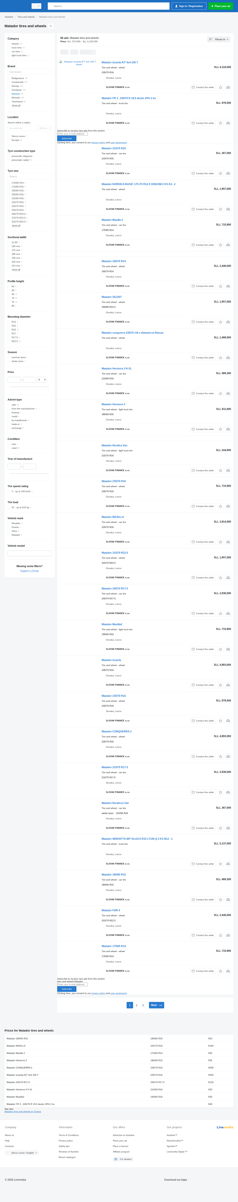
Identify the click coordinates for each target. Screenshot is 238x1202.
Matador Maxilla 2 (112, 220)
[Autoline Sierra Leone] (16, 6)
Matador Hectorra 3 (113, 404)
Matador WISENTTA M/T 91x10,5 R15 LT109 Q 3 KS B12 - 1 (137, 838)
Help (7, 1140)
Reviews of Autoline (69, 1151)
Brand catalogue (67, 1157)
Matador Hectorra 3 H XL (117, 368)
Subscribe (67, 138)
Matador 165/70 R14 (114, 261)
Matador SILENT (112, 297)
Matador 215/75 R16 (114, 148)
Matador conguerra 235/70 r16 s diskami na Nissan (133, 332)
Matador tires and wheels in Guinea (23, 1111)
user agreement (118, 142)
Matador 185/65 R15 (114, 874)
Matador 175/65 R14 (114, 946)
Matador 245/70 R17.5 (115, 588)
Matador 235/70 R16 (114, 481)
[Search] (51, 6)
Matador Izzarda (111, 660)
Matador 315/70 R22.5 (115, 552)
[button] (220, 87)
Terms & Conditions (69, 1135)
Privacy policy (66, 1140)
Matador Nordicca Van (115, 803)
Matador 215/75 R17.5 (115, 767)
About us (9, 1135)
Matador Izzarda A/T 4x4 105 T (120, 62)
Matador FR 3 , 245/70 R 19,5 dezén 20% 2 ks (129, 98)
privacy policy (98, 142)
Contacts (9, 1146)
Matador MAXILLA (113, 517)
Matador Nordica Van (114, 445)
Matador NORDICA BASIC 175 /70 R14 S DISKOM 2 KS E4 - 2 (139, 184)
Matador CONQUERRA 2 (117, 731)
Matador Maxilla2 (112, 624)
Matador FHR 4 (111, 910)
